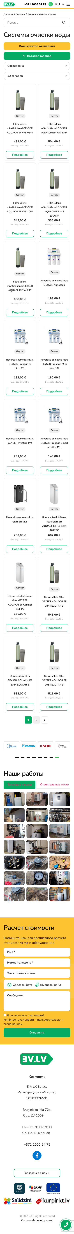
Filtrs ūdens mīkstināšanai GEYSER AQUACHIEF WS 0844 (20, 128)
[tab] (19, 785)
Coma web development (37, 1220)
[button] (59, 4)
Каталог (20, 14)
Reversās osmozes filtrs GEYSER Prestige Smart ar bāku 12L (54, 443)
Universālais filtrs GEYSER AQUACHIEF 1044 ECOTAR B (20, 680)
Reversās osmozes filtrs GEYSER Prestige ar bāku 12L (20, 364)
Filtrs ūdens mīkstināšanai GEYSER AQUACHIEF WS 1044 (54, 128)
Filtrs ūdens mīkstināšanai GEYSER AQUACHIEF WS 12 (20, 286)
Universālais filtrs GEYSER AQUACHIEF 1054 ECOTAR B (54, 680)
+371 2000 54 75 (35, 4)
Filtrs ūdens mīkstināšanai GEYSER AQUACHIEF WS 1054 (20, 207)
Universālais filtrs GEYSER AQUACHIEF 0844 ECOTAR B (54, 601)
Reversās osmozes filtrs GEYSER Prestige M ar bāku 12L (54, 364)
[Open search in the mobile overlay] (37, 21)
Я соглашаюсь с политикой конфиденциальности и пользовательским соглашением (33, 1019)
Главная (8, 14)
